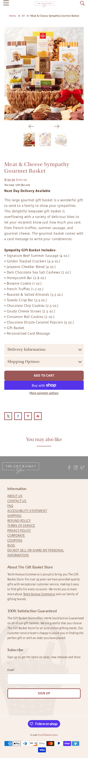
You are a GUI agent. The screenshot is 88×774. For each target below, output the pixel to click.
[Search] (82, 3)
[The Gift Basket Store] (45, 4)
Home (12, 15)
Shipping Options (24, 361)
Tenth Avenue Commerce (39, 594)
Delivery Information (27, 349)
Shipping (14, 516)
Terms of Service (21, 525)
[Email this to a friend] (38, 416)
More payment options (44, 393)
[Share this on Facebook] (18, 416)
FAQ (10, 506)
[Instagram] (75, 467)
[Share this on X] (8, 416)
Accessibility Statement (27, 511)
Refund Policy (19, 521)
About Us (14, 496)
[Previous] (31, 126)
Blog (11, 545)
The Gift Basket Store (47, 735)
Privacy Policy (19, 530)
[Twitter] (82, 467)
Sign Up (44, 693)
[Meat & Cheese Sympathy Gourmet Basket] (44, 73)
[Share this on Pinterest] (28, 416)
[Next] (57, 126)
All (23, 15)
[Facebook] (69, 467)
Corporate (16, 535)
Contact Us (16, 501)
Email (11, 670)
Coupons (15, 540)
